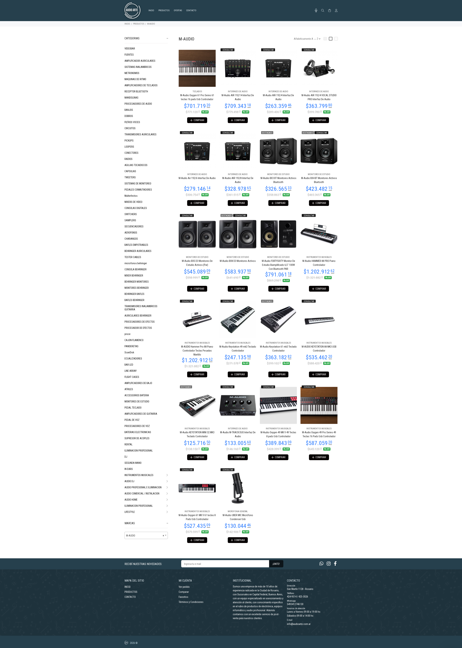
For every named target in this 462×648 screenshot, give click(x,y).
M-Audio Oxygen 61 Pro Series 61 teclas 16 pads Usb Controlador (197, 97)
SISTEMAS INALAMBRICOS (138, 67)
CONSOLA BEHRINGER (136, 269)
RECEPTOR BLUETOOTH (136, 91)
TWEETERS (130, 177)
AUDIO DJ (129, 481)
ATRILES (129, 389)
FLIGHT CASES (132, 377)
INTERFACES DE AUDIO (238, 91)
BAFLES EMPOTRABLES (136, 244)
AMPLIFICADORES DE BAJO (138, 383)
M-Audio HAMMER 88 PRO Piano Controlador (318, 262)
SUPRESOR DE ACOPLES (137, 438)
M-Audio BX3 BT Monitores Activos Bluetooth (278, 180)
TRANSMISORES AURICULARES (140, 134)
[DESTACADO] (278, 150)
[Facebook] (335, 563)
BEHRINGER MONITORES (137, 281)
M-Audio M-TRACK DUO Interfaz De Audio (238, 434)
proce (127, 334)
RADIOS (128, 159)
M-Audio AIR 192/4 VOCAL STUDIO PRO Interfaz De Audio (319, 97)
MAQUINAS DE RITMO (135, 79)
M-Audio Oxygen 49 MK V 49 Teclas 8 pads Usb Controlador (278, 434)
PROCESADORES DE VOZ (137, 426)
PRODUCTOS (138, 24)
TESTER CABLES (133, 257)
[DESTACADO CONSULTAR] (318, 150)
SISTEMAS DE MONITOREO (138, 183)
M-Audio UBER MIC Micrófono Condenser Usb (238, 517)
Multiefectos (131, 195)
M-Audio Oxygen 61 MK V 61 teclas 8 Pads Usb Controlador (197, 517)
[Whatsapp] (321, 563)
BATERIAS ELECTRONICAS (138, 432)
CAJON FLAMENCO (134, 340)
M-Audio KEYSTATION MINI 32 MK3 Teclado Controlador (197, 434)
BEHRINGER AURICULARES (138, 251)
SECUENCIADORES (134, 226)
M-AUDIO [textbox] (145, 535)
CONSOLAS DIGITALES (136, 208)
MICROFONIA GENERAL (238, 511)
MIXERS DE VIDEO (133, 201)
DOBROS (129, 116)
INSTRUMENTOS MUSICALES (139, 475)
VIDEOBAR (130, 48)
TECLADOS (197, 91)
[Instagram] (328, 563)
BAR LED (129, 364)
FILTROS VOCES (132, 122)
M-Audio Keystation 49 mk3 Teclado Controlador (237, 348)
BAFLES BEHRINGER (134, 300)
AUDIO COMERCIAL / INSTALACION (142, 493)
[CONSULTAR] (237, 68)
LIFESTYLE (130, 511)
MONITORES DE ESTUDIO (137, 401)
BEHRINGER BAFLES (134, 294)
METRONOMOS (132, 73)
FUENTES (129, 54)
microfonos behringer (136, 263)
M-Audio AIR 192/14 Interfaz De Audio (238, 97)
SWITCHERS (131, 214)
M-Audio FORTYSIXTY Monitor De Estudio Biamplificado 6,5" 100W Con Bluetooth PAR (278, 264)
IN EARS (129, 469)
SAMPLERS (130, 220)
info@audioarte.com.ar (299, 624)
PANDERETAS (131, 346)
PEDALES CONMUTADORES (138, 189)
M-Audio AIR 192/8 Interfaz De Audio (237, 180)
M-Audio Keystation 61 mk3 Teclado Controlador (278, 348)
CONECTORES (131, 152)
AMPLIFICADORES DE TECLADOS (141, 85)
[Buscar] (322, 11)
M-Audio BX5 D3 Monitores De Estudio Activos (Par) (197, 262)
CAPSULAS (130, 171)
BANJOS (129, 109)
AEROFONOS (131, 232)
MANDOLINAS (131, 97)
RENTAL (128, 444)
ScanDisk (129, 352)
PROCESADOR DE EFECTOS (138, 327)
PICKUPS (129, 140)
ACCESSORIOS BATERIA (137, 395)
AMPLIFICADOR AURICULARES (140, 60)
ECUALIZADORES (133, 358)
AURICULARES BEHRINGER (138, 315)
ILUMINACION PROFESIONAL (139, 450)
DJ (126, 456)
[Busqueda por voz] (316, 10)
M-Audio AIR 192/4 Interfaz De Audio (278, 97)
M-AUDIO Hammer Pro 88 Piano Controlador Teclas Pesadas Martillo (197, 350)
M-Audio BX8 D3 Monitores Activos (238, 260)
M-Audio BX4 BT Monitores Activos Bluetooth (319, 180)
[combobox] (146, 535)
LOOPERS (129, 146)
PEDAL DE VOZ (132, 419)
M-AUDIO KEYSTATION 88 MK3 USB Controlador (319, 348)
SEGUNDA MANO (133, 462)
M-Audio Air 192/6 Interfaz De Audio (197, 178)
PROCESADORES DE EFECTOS (140, 321)
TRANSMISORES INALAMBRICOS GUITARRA (141, 308)
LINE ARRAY (131, 370)
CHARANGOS (131, 238)
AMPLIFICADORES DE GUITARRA (141, 413)
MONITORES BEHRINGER (137, 287)
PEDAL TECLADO (133, 407)
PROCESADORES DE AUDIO (138, 103)
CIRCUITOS (130, 128)
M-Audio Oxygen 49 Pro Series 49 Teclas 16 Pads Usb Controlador (319, 434)
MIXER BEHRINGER (134, 275)
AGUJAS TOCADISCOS (136, 165)
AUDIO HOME (131, 499)
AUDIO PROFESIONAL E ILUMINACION (143, 487)
